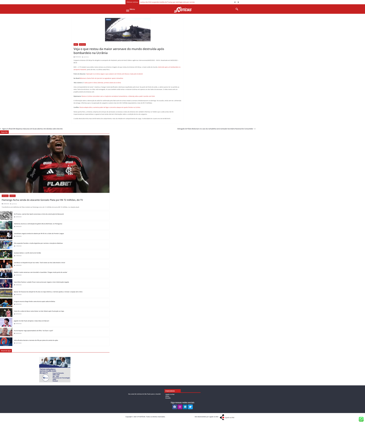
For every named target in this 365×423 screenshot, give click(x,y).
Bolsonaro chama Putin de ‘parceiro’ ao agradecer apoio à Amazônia (101, 78)
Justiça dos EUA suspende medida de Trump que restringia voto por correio (167, 2)
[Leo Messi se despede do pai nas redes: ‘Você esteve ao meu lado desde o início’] (6, 264)
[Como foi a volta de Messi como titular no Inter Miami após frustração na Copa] (6, 312)
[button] (238, 2)
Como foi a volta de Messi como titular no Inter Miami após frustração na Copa (39, 311)
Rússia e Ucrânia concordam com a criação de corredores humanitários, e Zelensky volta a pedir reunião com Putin (118, 96)
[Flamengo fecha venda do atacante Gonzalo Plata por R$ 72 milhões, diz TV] (55, 164)
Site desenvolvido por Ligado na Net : (207, 417)
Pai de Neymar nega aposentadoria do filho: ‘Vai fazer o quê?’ (33, 331)
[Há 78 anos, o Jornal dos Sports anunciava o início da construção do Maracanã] (6, 215)
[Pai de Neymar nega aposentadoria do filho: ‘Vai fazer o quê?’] (6, 332)
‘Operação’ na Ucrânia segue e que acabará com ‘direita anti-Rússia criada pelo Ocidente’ (114, 74)
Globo (167, 396)
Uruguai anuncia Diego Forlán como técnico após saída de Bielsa (34, 301)
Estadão (168, 398)
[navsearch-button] (236, 9)
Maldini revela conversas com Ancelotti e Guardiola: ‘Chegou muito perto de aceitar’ (40, 272)
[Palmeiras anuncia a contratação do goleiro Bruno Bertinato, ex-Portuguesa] (6, 225)
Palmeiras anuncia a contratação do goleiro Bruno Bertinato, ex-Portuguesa (38, 224)
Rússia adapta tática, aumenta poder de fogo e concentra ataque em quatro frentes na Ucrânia (110, 107)
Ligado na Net (170, 394)
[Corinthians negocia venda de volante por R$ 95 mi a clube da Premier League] (6, 235)
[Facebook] (174, 406)
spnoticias (86, 57)
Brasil (75, 44)
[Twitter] (190, 406)
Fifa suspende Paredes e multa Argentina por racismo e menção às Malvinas (38, 243)
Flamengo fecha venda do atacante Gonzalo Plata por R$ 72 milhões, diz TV (42, 199)
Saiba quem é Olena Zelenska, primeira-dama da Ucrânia (102, 83)
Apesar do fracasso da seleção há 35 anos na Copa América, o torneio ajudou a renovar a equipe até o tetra (48, 292)
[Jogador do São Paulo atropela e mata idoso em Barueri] (6, 322)
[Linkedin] (185, 406)
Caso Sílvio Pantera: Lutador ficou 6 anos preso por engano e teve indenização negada (41, 282)
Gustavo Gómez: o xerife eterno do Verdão (27, 253)
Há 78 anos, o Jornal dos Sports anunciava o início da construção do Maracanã (39, 214)
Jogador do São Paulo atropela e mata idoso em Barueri (31, 321)
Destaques (82, 44)
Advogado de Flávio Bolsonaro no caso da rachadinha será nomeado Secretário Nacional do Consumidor (215, 129)
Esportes (12, 195)
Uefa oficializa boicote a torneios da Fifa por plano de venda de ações (36, 340)
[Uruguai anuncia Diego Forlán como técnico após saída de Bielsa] (6, 303)
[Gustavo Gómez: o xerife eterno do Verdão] (6, 254)
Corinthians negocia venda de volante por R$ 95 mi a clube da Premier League (39, 233)
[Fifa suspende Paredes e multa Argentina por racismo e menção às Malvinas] (6, 244)
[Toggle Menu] (127, 10)
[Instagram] (180, 406)
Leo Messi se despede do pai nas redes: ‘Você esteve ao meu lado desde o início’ (39, 262)
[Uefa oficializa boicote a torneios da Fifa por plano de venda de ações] (6, 341)
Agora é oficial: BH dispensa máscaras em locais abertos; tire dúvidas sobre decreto (32, 129)
